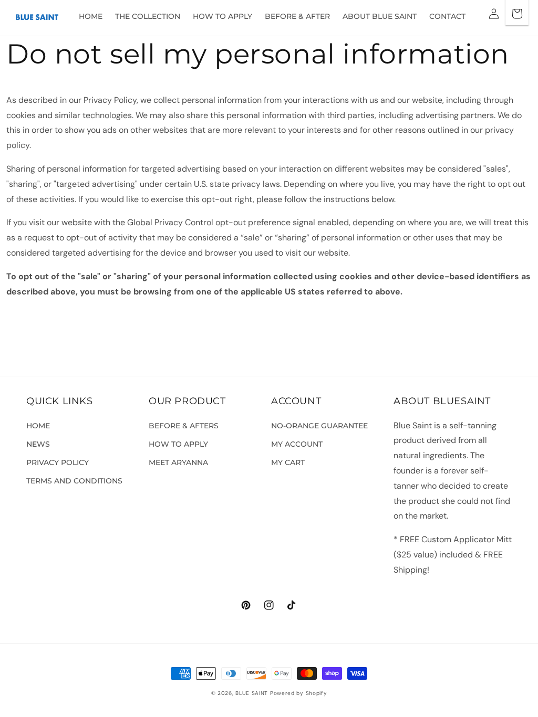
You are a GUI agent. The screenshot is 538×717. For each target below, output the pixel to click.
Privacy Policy (57, 462)
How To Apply (178, 444)
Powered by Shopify (298, 693)
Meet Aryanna (178, 462)
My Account (297, 444)
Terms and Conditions (74, 481)
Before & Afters (184, 425)
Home (38, 425)
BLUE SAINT (251, 693)
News (38, 444)
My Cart (288, 462)
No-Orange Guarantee (319, 425)
